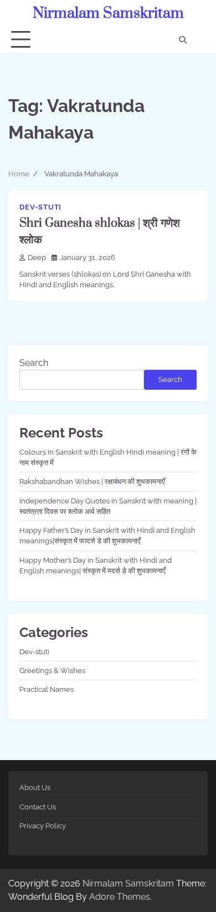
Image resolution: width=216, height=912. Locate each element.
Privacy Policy (42, 826)
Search (33, 363)
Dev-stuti (40, 207)
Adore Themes (119, 896)
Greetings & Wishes (52, 670)
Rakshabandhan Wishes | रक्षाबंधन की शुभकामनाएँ (92, 481)
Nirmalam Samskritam (108, 13)
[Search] (182, 40)
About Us (34, 787)
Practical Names (46, 689)
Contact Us (37, 807)
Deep (37, 257)
